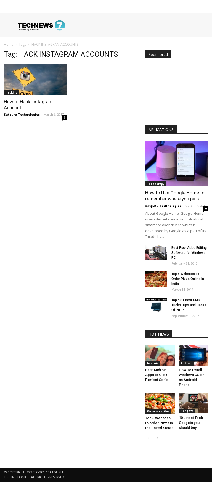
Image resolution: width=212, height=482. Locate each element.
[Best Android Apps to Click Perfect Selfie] (160, 355)
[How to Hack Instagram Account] (35, 79)
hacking (11, 92)
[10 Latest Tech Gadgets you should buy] (193, 403)
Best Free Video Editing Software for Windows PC (189, 253)
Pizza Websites (158, 411)
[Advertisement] (176, 93)
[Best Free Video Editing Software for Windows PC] (156, 252)
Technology (156, 184)
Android (153, 363)
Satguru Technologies (22, 114)
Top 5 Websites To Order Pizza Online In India (187, 279)
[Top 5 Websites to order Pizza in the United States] (160, 403)
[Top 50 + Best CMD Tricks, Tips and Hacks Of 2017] (156, 305)
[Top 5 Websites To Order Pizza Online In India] (156, 279)
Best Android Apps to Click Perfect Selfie (156, 375)
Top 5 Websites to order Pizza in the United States (159, 423)
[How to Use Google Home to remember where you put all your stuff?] (176, 163)
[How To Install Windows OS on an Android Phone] (193, 355)
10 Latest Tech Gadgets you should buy (191, 423)
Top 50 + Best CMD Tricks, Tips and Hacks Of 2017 (188, 305)
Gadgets (187, 411)
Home (9, 44)
